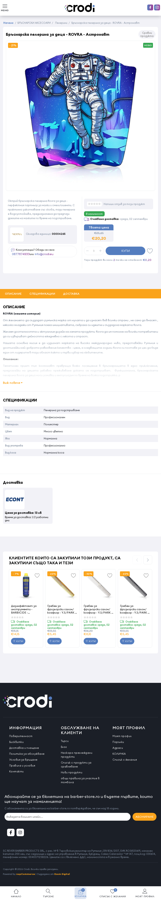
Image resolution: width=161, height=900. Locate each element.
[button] (147, 559)
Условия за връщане (23, 759)
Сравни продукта (147, 34)
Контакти (16, 771)
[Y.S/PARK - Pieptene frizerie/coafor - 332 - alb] (99, 586)
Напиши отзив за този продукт (124, 204)
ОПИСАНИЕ (13, 293)
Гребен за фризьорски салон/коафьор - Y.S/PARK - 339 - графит (134, 609)
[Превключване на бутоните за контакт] (154, 878)
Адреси (118, 747)
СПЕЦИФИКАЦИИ (42, 293)
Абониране (144, 817)
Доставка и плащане (24, 747)
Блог (64, 746)
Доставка (71, 293)
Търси (65, 741)
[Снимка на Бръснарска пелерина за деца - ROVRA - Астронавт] (80, 186)
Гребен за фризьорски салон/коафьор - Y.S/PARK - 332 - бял (98, 609)
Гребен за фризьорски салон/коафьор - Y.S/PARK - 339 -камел (61, 609)
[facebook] (150, 7)
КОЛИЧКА (119, 753)
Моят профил (122, 736)
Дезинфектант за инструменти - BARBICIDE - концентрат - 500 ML (24, 609)
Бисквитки (16, 742)
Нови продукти (71, 772)
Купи (125, 251)
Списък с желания (125, 759)
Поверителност (21, 736)
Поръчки (118, 742)
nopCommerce (25, 874)
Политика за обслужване (27, 753)
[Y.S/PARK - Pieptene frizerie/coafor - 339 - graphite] (135, 586)
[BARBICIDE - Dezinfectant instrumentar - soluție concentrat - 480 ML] (26, 586)
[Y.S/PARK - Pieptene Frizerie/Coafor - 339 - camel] (62, 586)
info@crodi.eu (44, 254)
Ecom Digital (62, 874)
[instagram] (157, 7)
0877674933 (21, 254)
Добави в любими (150, 251)
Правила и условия (22, 765)
